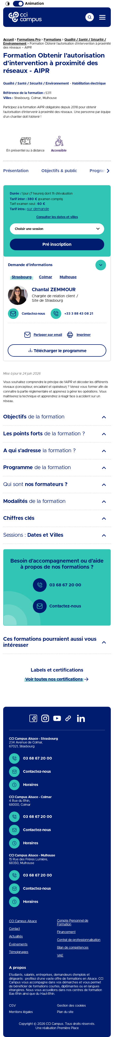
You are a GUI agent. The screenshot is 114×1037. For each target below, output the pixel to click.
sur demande (38, 209)
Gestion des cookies (71, 1005)
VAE (60, 955)
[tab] (57, 290)
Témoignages (18, 952)
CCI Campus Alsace (23, 921)
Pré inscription (57, 244)
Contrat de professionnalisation (78, 939)
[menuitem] (57, 228)
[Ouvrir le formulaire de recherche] (89, 17)
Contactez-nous (65, 606)
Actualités (16, 936)
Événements (18, 944)
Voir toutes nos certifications (54, 679)
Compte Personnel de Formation (72, 922)
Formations (52, 39)
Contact (14, 928)
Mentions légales (21, 1012)
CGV (12, 1005)
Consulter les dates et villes (57, 217)
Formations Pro (29, 39)
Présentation (16, 171)
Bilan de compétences (73, 947)
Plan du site (65, 1012)
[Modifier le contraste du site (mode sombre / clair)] (7, 3)
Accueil (8, 39)
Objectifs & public (59, 171)
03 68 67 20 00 (65, 585)
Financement (66, 932)
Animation (34, 4)
